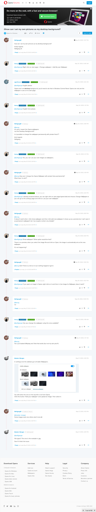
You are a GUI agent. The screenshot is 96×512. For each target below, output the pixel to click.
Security (65, 468)
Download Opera (49, 16)
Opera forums (49, 473)
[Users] (33, 3)
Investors (84, 476)
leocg (16, 63)
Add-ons (30, 468)
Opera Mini (8, 491)
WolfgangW (17, 40)
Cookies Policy (67, 473)
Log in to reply (87, 33)
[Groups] (37, 3)
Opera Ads (31, 476)
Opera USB (8, 481)
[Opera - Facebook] (4, 506)
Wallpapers (31, 473)
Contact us (84, 481)
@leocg (26, 123)
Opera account (32, 470)
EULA (64, 476)
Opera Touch (9, 493)
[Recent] (26, 3)
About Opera (85, 468)
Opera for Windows (12, 33)
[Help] (44, 3)
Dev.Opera (48, 476)
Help (47, 463)
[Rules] (40, 3)
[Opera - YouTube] (11, 506)
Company (85, 463)
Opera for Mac (9, 473)
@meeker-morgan (20, 415)
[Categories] (22, 3)
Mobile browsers (9, 485)
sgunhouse (17, 82)
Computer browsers (10, 468)
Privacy (65, 470)
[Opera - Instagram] (18, 506)
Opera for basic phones (12, 496)
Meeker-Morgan (19, 358)
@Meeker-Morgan (28, 411)
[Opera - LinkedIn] (14, 506)
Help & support (50, 468)
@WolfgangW (41, 63)
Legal (65, 463)
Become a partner (86, 478)
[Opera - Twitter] (7, 506)
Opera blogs (49, 470)
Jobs (82, 473)
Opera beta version (11, 479)
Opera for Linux (10, 476)
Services (31, 463)
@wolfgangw (18, 67)
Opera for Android (10, 488)
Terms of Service (68, 478)
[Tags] (30, 3)
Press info (84, 470)
